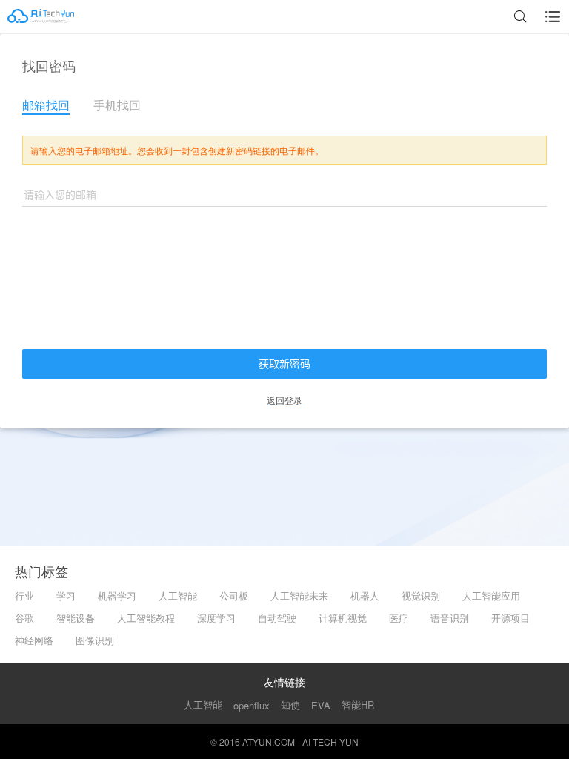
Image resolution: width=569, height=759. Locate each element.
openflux (251, 705)
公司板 (233, 596)
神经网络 (34, 640)
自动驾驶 (277, 618)
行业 (24, 596)
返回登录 (284, 400)
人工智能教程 (146, 618)
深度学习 (216, 618)
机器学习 (117, 596)
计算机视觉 (343, 618)
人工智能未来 (299, 596)
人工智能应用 (491, 596)
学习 (66, 596)
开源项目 (510, 618)
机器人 (364, 596)
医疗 (398, 618)
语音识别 (449, 618)
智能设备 (75, 618)
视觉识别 (421, 596)
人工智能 (178, 596)
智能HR (358, 704)
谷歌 (24, 618)
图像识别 (95, 640)
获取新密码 (284, 364)
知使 (290, 704)
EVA (320, 705)
